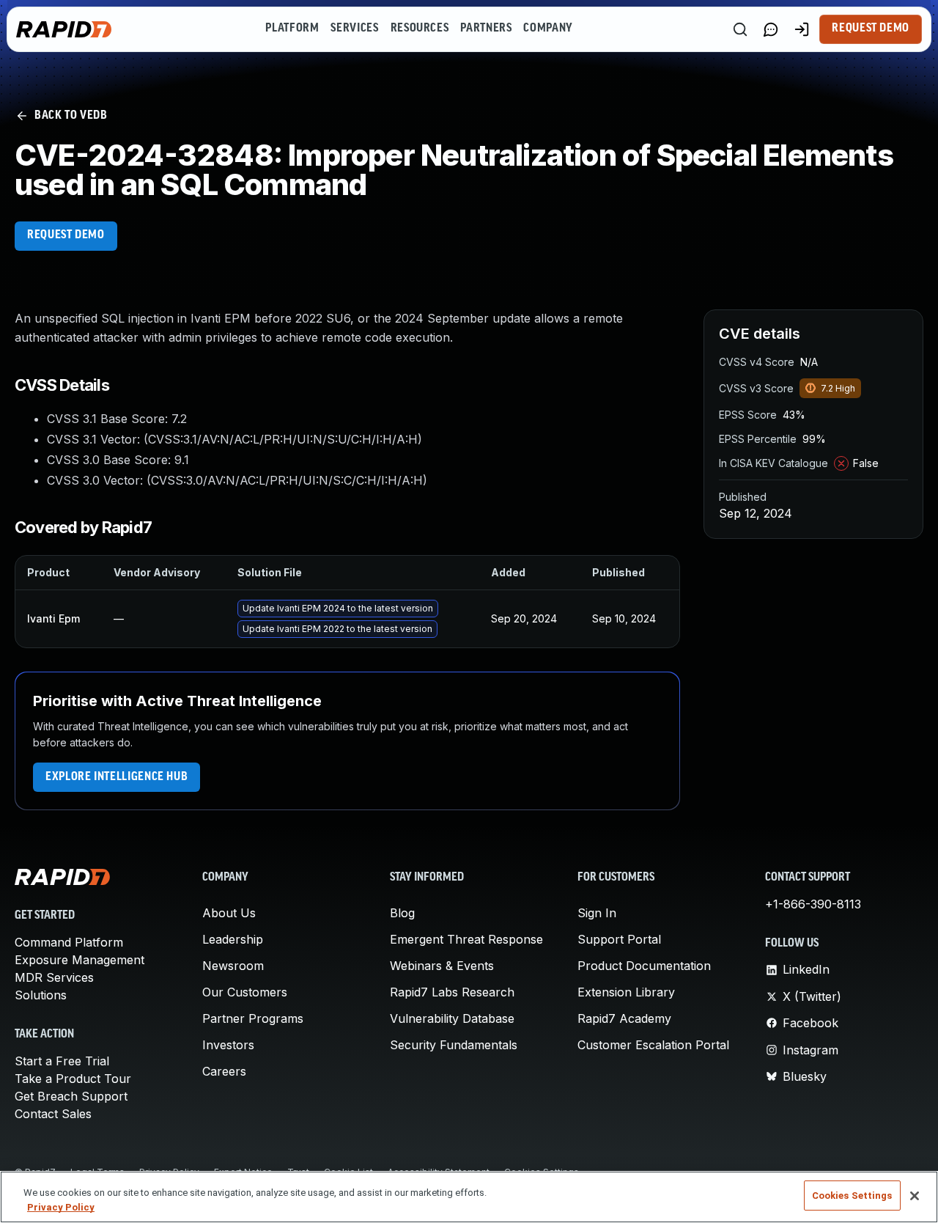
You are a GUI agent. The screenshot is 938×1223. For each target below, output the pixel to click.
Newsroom (233, 965)
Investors (228, 1044)
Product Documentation (644, 965)
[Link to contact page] (771, 29)
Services (354, 28)
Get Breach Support (71, 1096)
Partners (486, 28)
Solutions (41, 995)
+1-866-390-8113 (813, 904)
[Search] (740, 29)
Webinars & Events (442, 965)
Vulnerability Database (452, 1018)
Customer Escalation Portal (653, 1044)
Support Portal (619, 939)
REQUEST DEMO (66, 235)
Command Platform (69, 942)
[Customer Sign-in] (802, 29)
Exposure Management (79, 959)
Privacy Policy (61, 1207)
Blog (402, 913)
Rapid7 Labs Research (452, 992)
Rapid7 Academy (624, 1018)
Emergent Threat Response (466, 939)
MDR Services (54, 977)
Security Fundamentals (453, 1044)
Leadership (232, 939)
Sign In (596, 913)
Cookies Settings (852, 1195)
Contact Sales (53, 1113)
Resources (420, 28)
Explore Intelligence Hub (116, 777)
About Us (229, 913)
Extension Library (626, 992)
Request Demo (870, 28)
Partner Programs (252, 1018)
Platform (292, 28)
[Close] (914, 1196)
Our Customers (244, 992)
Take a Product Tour (73, 1078)
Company (547, 28)
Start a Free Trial (62, 1061)
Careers (224, 1071)
